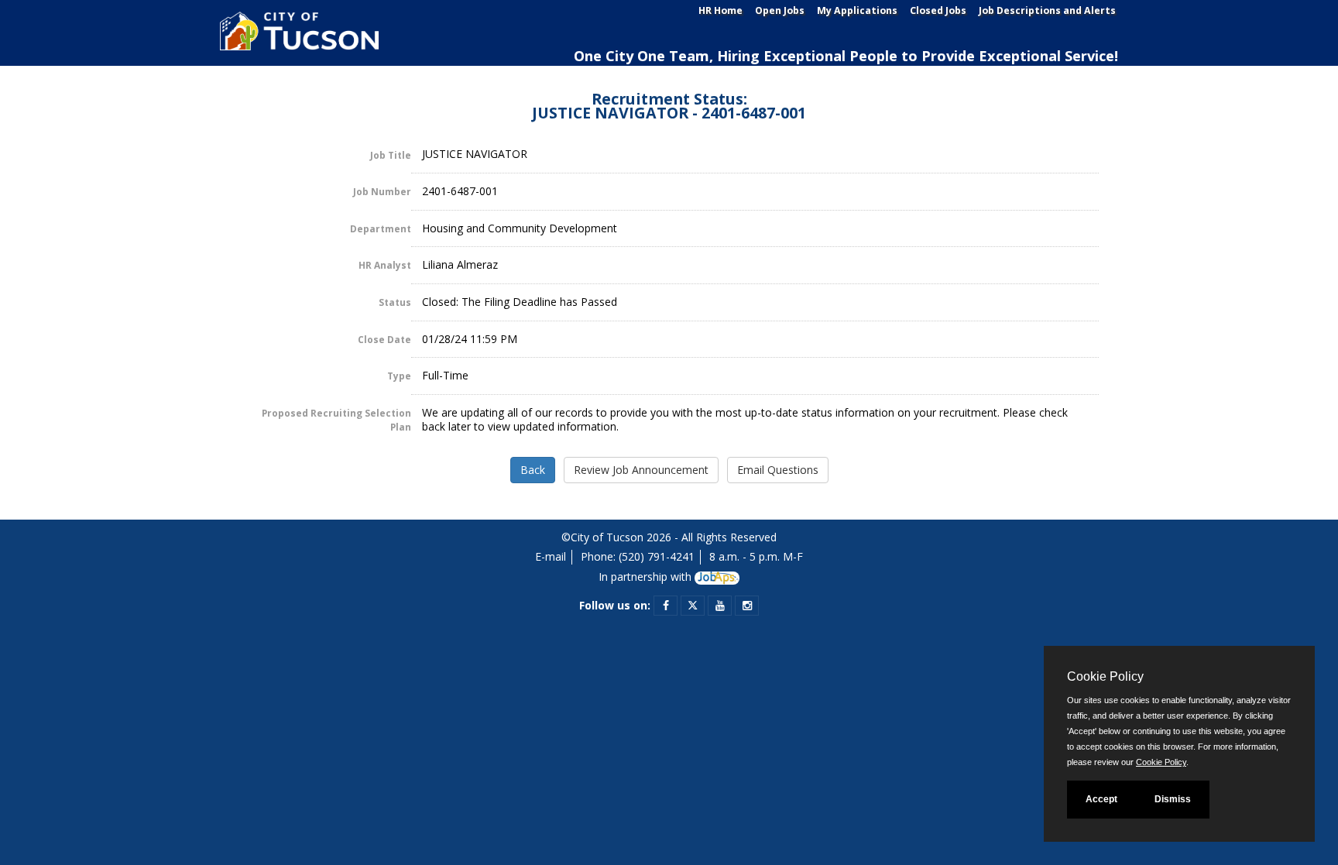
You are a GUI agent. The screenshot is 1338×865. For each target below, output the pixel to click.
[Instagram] (747, 605)
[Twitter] (693, 605)
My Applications (857, 10)
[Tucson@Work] (297, 37)
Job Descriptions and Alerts (1047, 10)
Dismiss (1172, 799)
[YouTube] (720, 605)
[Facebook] (666, 605)
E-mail (550, 556)
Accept (1101, 799)
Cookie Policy (1161, 762)
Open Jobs (780, 10)
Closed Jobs (938, 10)
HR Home (720, 10)
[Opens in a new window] (717, 576)
